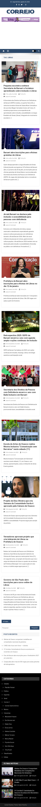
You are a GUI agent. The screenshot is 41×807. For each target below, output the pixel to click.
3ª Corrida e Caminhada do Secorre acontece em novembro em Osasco (19, 650)
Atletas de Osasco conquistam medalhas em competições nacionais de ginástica (18, 641)
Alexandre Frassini (10, 716)
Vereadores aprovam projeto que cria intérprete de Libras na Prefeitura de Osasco (19, 539)
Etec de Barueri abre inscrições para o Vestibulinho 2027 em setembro (21, 657)
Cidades (6, 684)
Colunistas (7, 713)
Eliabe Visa (8, 724)
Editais (6, 757)
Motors (6, 709)
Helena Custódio (10, 731)
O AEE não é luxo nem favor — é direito (16, 645)
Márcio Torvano (10, 735)
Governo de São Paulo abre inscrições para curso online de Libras (18, 582)
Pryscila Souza (9, 742)
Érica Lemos (9, 728)
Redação (23, 94)
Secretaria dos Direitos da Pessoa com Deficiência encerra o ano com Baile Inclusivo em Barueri (20, 392)
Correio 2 (7, 702)
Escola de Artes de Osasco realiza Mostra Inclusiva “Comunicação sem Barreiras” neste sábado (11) (20, 446)
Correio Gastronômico (12, 706)
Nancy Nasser (9, 739)
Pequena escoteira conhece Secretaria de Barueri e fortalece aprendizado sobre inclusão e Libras (20, 88)
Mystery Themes (31, 805)
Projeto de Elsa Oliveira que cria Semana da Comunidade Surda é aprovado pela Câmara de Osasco (19, 503)
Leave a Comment (10, 96)
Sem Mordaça (9, 746)
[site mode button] (34, 51)
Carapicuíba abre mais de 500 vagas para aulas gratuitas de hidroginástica (21, 663)
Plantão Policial (9, 687)
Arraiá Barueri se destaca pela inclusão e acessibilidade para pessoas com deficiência (17, 217)
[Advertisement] (20, 36)
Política (6, 691)
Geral (5, 698)
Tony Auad (8, 750)
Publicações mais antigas (7, 621)
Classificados (8, 753)
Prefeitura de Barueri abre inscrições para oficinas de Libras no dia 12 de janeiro (20, 283)
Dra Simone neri (10, 720)
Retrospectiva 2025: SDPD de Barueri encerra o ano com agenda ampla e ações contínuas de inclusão (20, 338)
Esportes (6, 695)
